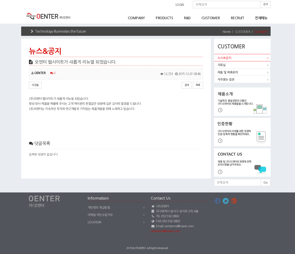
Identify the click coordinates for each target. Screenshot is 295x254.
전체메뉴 (261, 18)
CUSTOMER (210, 18)
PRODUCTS (164, 18)
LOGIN (180, 4)
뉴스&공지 (224, 57)
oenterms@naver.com (165, 231)
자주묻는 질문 (226, 79)
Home (226, 31)
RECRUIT (237, 18)
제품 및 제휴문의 (227, 72)
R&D (187, 18)
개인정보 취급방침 (99, 207)
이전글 (35, 85)
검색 (265, 4)
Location (94, 222)
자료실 (221, 65)
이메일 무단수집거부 (100, 214)
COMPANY (136, 18)
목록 (198, 85)
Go (265, 182)
